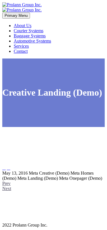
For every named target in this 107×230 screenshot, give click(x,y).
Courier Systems (28, 30)
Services (21, 46)
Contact (21, 51)
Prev (6, 183)
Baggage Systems (30, 35)
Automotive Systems (32, 41)
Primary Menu (16, 15)
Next (6, 188)
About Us (22, 25)
